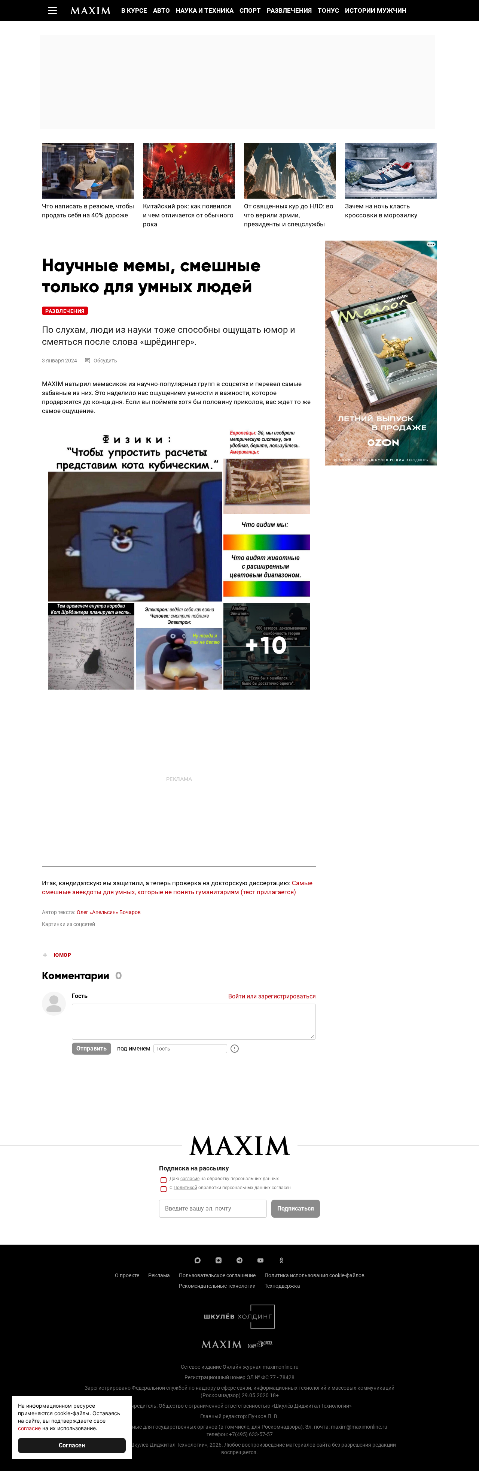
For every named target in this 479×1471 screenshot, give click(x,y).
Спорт (250, 10)
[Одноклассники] (281, 1260)
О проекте (127, 1275)
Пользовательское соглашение (217, 1275)
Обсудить (105, 361)
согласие (189, 1178)
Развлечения (289, 10)
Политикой (185, 1187)
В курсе (134, 10)
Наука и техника (205, 10)
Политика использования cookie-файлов (314, 1275)
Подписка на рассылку (194, 1168)
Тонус (328, 10)
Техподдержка (282, 1286)
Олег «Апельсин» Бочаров (109, 912)
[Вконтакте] (219, 1260)
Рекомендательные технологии (217, 1286)
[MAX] (198, 1260)
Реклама (159, 1275)
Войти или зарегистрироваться (272, 996)
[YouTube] (260, 1260)
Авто (161, 10)
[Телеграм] (239, 1260)
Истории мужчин (375, 10)
